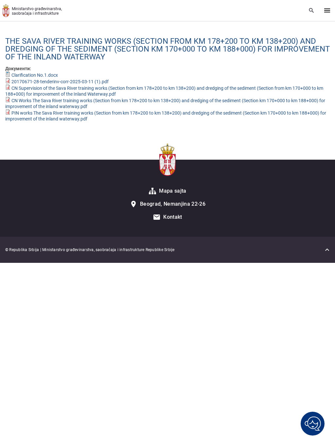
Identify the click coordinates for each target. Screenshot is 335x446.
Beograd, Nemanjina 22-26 (172, 204)
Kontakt (172, 217)
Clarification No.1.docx (34, 75)
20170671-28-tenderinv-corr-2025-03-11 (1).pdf (60, 81)
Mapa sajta (172, 191)
